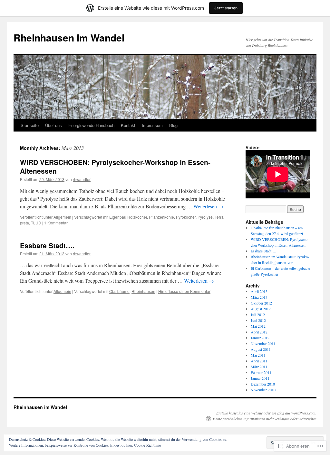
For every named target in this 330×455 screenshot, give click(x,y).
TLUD (36, 222)
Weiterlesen (208, 206)
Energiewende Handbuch (91, 125)
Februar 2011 (261, 372)
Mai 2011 (258, 355)
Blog (173, 125)
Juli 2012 (258, 314)
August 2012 (261, 308)
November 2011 (263, 343)
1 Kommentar (56, 222)
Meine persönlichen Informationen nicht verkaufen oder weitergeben (264, 418)
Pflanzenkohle (161, 217)
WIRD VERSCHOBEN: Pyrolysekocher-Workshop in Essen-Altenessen (115, 166)
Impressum (152, 125)
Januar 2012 (260, 337)
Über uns (53, 125)
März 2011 (259, 366)
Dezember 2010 (263, 384)
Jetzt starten (226, 7)
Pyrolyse (205, 217)
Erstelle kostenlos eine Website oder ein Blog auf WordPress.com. (266, 412)
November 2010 (263, 389)
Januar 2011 (260, 378)
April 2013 (259, 291)
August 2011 (261, 349)
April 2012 (259, 331)
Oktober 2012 (261, 302)
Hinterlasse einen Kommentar (184, 291)
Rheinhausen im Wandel (69, 37)
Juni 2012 (258, 320)
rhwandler (82, 179)
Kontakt (128, 125)
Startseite (30, 125)
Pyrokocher (186, 217)
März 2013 (259, 297)
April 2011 (259, 360)
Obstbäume (119, 291)
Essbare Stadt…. (47, 245)
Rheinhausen (143, 291)
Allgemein (62, 217)
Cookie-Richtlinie (147, 445)
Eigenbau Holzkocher (128, 217)
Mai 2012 (258, 326)
